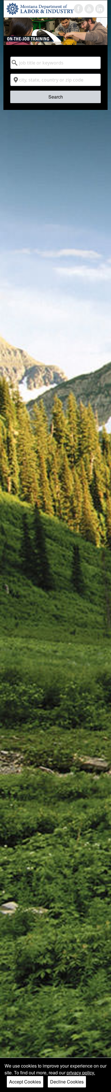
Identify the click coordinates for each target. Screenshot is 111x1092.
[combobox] (55, 63)
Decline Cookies (67, 1081)
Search (55, 96)
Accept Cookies (25, 1081)
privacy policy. (81, 1072)
